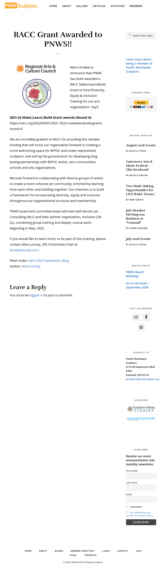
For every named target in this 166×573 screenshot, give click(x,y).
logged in (36, 295)
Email (129, 494)
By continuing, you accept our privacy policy (139, 514)
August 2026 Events (141, 145)
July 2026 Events (138, 239)
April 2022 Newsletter (45, 260)
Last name (131, 482)
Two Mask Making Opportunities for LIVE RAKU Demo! (140, 190)
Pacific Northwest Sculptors (21, 6)
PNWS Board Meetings (135, 274)
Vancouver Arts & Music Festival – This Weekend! (139, 166)
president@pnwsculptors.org (142, 379)
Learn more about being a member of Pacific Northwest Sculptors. (139, 65)
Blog (65, 260)
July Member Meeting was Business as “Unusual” (135, 216)
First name (131, 470)
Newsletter (136, 506)
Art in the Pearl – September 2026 (137, 285)
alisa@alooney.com (24, 250)
